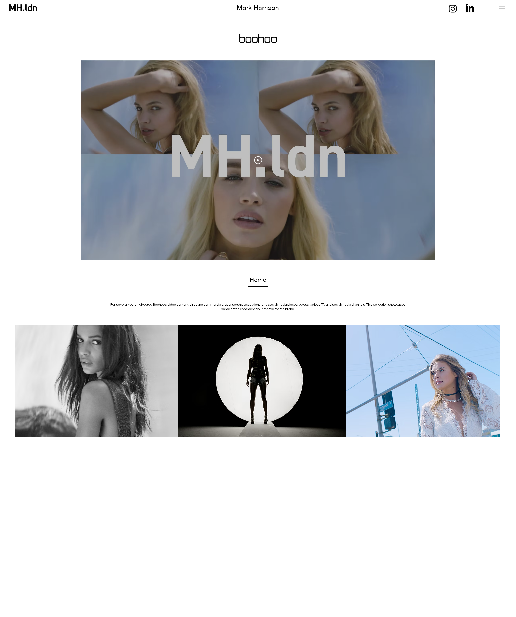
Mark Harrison (258, 7)
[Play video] (258, 160)
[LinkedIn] (470, 8)
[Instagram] (453, 8)
